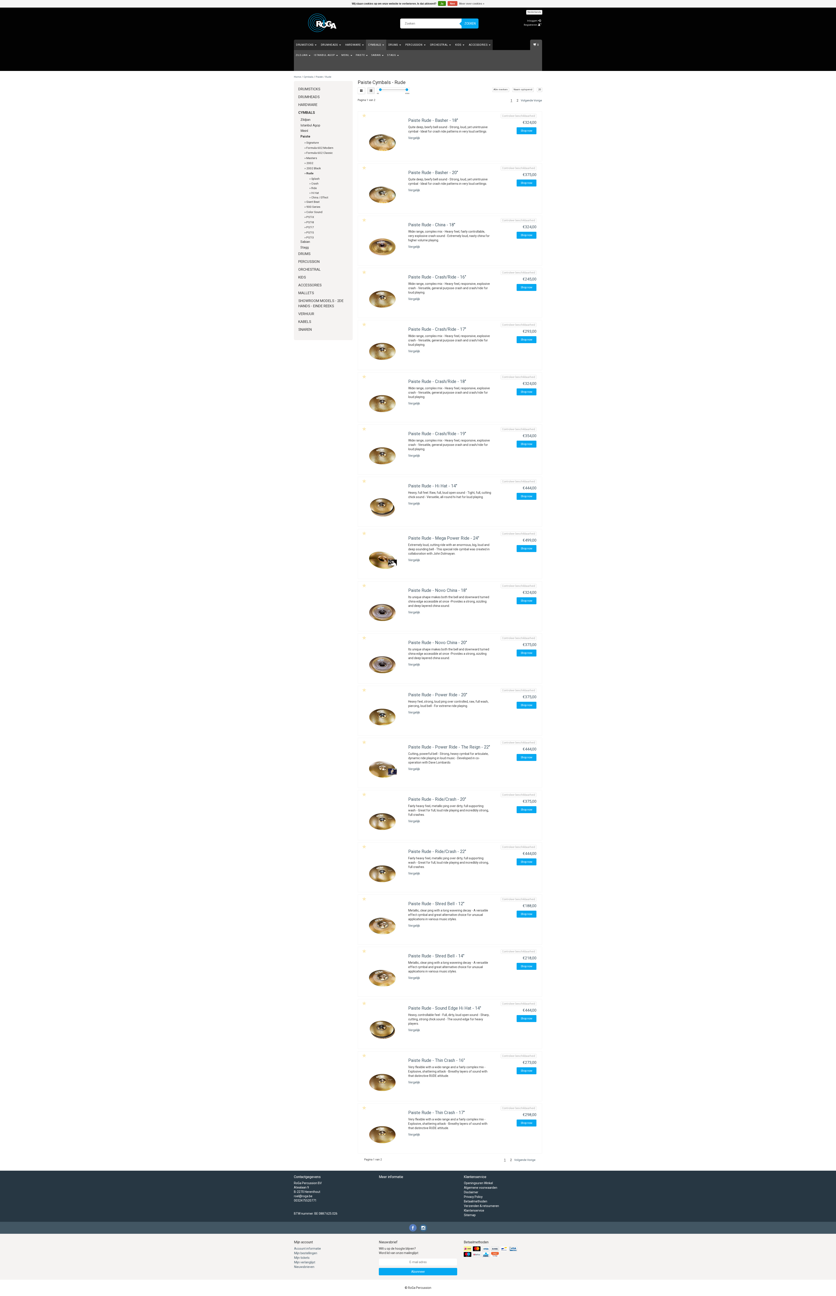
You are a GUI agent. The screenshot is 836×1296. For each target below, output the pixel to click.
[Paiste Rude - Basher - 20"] (382, 192)
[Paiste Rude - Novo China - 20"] (382, 662)
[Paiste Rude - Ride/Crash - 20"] (382, 819)
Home (297, 77)
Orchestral (439, 44)
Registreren (531, 25)
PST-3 (310, 237)
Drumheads (330, 44)
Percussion (414, 44)
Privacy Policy (473, 1197)
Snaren (305, 329)
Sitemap (470, 1215)
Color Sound (314, 212)
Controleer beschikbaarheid (518, 116)
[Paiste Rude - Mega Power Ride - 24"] (382, 558)
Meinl (345, 55)
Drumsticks (305, 44)
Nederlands (534, 12)
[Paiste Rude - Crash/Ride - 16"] (382, 297)
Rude (328, 77)
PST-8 (310, 222)
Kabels (304, 321)
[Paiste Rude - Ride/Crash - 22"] (382, 871)
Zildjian (302, 55)
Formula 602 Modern (319, 147)
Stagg (392, 55)
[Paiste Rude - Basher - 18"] (382, 140)
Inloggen (532, 20)
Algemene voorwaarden (480, 1187)
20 (539, 89)
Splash (315, 178)
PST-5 (310, 232)
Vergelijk (414, 138)
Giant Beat (313, 201)
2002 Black (313, 168)
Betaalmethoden (475, 1201)
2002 (309, 163)
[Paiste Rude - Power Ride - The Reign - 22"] (382, 767)
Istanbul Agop (325, 55)
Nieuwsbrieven (304, 1267)
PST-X (310, 217)
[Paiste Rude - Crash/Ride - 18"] (382, 401)
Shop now (526, 130)
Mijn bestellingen (305, 1253)
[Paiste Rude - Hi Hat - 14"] (382, 506)
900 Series (313, 206)
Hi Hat (315, 193)
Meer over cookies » (471, 3)
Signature (312, 142)
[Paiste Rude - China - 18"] (382, 244)
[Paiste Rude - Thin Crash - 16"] (382, 1080)
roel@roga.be (303, 1196)
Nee (452, 3)
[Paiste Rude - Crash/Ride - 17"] (382, 349)
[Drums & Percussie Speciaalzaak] (322, 23)
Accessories (478, 44)
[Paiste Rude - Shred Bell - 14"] (382, 976)
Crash (315, 183)
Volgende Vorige (531, 100)
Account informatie (307, 1248)
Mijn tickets (302, 1257)
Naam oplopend (523, 89)
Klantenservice (474, 1210)
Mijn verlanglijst (304, 1262)
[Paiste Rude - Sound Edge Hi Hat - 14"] (382, 1028)
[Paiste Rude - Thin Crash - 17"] (382, 1132)
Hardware (353, 44)
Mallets (306, 293)
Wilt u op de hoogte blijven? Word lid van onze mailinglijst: (399, 1251)
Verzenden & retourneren (481, 1206)
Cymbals (375, 44)
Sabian (376, 55)
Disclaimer (471, 1192)
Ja (441, 3)
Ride (314, 188)
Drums (393, 44)
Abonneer (418, 1271)
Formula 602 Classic (319, 152)
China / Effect (319, 197)
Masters (311, 158)
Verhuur (306, 314)
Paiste (361, 55)
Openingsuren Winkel (478, 1183)
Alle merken (501, 89)
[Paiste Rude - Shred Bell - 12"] (382, 923)
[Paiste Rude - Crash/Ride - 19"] (382, 453)
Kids (458, 44)
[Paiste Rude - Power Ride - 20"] (382, 714)
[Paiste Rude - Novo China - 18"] (382, 610)
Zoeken (470, 23)
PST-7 (310, 227)
